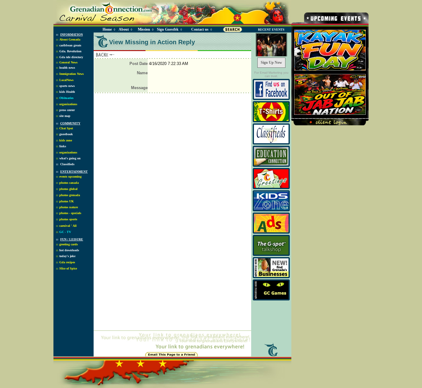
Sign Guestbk (169, 29)
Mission (144, 29)
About (124, 29)
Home (107, 29)
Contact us (200, 29)
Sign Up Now (271, 62)
